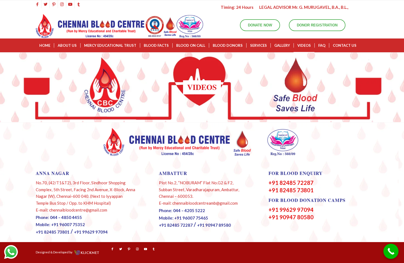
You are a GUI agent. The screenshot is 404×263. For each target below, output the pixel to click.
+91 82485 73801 (53, 231)
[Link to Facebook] (37, 4)
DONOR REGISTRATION (317, 25)
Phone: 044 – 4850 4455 (59, 217)
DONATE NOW (260, 25)
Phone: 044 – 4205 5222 (182, 210)
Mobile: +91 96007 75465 (183, 217)
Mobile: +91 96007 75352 (60, 224)
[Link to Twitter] (45, 4)
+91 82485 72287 (176, 225)
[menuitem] (45, 45)
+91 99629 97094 (91, 231)
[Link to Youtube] (70, 4)
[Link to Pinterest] (54, 4)
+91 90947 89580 (214, 225)
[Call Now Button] (391, 251)
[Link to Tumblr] (78, 4)
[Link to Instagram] (62, 4)
